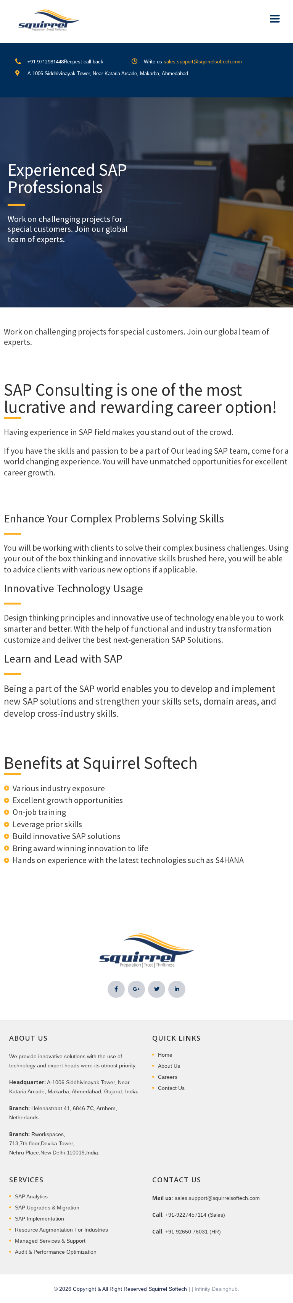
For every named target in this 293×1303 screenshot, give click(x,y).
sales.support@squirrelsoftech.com (203, 62)
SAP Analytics (31, 1196)
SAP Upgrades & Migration (47, 1207)
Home (165, 1055)
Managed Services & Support (50, 1241)
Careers (167, 1077)
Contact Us (171, 1088)
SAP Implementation (39, 1219)
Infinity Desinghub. (217, 1289)
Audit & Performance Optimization (56, 1252)
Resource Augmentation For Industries (61, 1230)
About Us (169, 1066)
